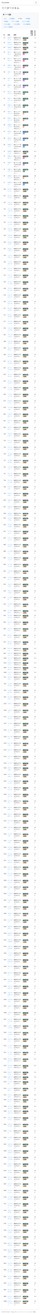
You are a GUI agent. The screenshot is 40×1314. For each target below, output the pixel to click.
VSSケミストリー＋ (10, 126)
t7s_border (5, 2)
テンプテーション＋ (10, 224)
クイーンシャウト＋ (10, 277)
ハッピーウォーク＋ (10, 1225)
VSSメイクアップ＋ (10, 107)
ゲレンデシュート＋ (10, 882)
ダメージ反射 (26, 21)
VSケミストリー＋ (10, 120)
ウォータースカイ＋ (10, 1232)
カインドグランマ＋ (10, 981)
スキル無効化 (26, 24)
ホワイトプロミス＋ (10, 1252)
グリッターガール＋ (10, 211)
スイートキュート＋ (10, 869)
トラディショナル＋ (10, 1034)
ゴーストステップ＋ (10, 1113)
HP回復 (28, 18)
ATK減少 (20, 18)
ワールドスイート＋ (10, 617)
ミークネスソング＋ (10, 1205)
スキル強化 (7, 24)
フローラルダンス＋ (10, 994)
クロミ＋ (10, 703)
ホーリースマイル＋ (10, 369)
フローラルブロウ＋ (10, 948)
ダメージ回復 (15, 21)
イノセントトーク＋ (10, 396)
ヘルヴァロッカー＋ (10, 692)
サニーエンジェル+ (10, 482)
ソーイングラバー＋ (10, 263)
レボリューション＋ (10, 1303)
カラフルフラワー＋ (10, 1152)
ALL (5, 18)
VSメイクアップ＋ (10, 100)
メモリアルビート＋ (10, 416)
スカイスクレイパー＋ (10, 1067)
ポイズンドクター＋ (10, 316)
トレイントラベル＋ (10, 1021)
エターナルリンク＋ (10, 303)
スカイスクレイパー (10, 1060)
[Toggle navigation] (36, 2)
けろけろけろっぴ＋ (10, 961)
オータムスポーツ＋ (10, 855)
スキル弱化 (17, 24)
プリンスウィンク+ (10, 449)
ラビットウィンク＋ (10, 796)
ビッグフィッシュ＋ (10, 1054)
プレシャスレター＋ (10, 383)
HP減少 (6, 21)
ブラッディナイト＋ (10, 343)
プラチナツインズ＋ (10, 237)
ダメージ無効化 (8, 27)
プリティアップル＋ (10, 290)
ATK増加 (12, 18)
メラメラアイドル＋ (10, 1159)
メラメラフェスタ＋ (10, 330)
